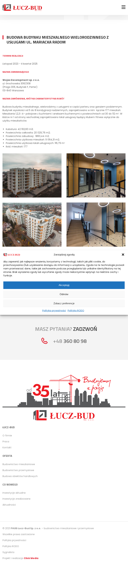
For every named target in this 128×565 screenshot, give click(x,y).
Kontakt (7, 447)
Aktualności (9, 504)
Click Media (31, 558)
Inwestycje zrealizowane (16, 498)
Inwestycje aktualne (14, 492)
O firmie (7, 435)
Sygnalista (8, 552)
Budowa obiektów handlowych (20, 476)
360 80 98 (70, 341)
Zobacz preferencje (64, 303)
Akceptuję (64, 285)
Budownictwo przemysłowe (18, 470)
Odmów (64, 294)
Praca (5, 441)
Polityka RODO (76, 310)
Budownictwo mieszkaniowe (18, 464)
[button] (123, 254)
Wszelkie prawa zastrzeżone (18, 534)
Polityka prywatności (54, 310)
